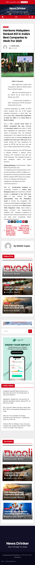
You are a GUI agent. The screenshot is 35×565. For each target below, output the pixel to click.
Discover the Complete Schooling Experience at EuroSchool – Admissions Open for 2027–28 (16, 417)
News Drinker (17, 8)
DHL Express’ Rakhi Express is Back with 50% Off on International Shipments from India (17, 409)
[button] (29, 17)
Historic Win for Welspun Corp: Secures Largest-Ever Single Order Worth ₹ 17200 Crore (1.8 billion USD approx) (16, 425)
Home (2, 561)
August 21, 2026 (11, 497)
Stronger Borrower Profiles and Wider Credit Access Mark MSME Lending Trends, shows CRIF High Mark (11, 230)
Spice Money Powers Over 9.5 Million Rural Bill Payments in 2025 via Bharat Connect (23, 229)
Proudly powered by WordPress (11, 555)
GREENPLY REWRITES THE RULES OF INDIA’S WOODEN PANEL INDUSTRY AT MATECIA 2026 (17, 401)
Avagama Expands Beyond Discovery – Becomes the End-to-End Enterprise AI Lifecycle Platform (16, 393)
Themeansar (17, 557)
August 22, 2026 (11, 459)
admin (18, 273)
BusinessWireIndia (10, 561)
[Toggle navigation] (16, 17)
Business (5, 27)
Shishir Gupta (15, 46)
